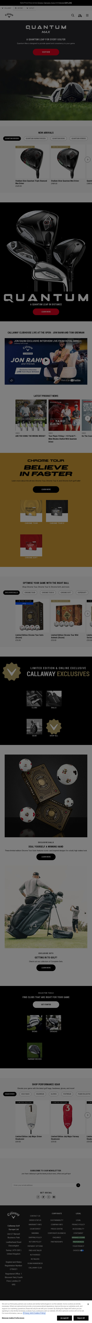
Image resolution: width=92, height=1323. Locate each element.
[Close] (88, 1304)
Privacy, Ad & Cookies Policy (34, 1313)
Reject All (81, 1318)
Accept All (64, 1318)
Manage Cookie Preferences (13, 1318)
